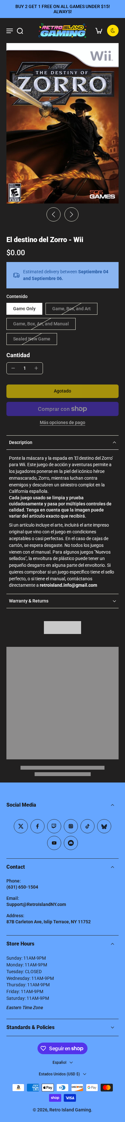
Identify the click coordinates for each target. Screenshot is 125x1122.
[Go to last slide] (53, 214)
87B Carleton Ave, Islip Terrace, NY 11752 (48, 921)
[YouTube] (54, 843)
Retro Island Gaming (70, 1109)
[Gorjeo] (21, 826)
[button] (62, 391)
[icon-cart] (99, 30)
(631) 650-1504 (22, 887)
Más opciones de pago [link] (62, 423)
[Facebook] (37, 826)
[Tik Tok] (87, 826)
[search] (20, 30)
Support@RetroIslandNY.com (36, 904)
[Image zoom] (62, 123)
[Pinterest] (54, 826)
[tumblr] (104, 826)
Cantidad (18, 355)
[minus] (13, 368)
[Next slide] (71, 214)
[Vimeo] (71, 843)
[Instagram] (71, 826)
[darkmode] (113, 30)
